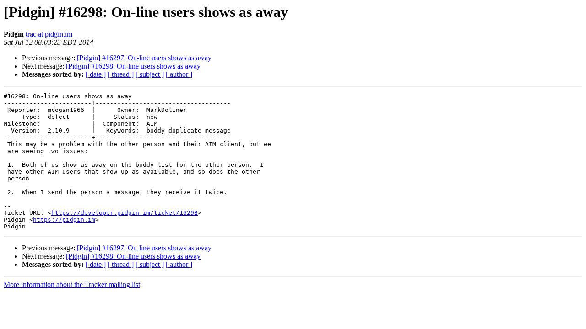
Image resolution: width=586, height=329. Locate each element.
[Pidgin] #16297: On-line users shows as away (144, 58)
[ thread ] (121, 74)
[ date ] (96, 74)
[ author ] (179, 74)
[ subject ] (150, 74)
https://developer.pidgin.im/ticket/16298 (124, 212)
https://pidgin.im (64, 219)
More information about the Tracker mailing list (72, 284)
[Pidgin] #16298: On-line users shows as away (133, 66)
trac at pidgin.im (49, 34)
